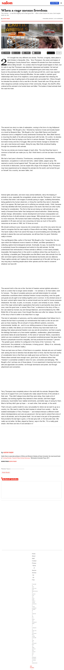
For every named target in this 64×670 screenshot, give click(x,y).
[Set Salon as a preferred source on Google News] (51, 53)
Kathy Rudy (6, 18)
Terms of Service (34, 568)
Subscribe (54, 3)
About (33, 556)
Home (33, 553)
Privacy (34, 563)
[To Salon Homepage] (7, 2)
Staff (33, 558)
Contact (34, 561)
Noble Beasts (6, 472)
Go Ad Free (33, 578)
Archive (34, 572)
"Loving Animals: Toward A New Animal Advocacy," (16, 458)
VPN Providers (32, 667)
